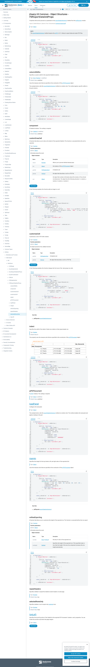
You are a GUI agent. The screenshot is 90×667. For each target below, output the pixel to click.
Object (34, 26)
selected (51, 604)
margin (32, 458)
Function (35, 146)
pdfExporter (79, 20)
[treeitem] (14, 12)
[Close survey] (87, 1)
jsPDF (56, 33)
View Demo (33, 185)
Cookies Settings (75, 661)
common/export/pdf (61, 23)
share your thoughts (66, 1)
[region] (76, 654)
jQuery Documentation (37, 9)
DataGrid (35, 131)
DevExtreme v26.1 (9, 1)
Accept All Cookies (76, 653)
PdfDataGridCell (46, 170)
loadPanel (34, 404)
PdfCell (43, 173)
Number (38, 78)
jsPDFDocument (66, 83)
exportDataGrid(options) (61, 20)
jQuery (20, 5)
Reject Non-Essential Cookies (75, 657)
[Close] (87, 644)
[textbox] (14, 9)
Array (34, 78)
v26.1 (67, 9)
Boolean (44, 162)
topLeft (32, 614)
